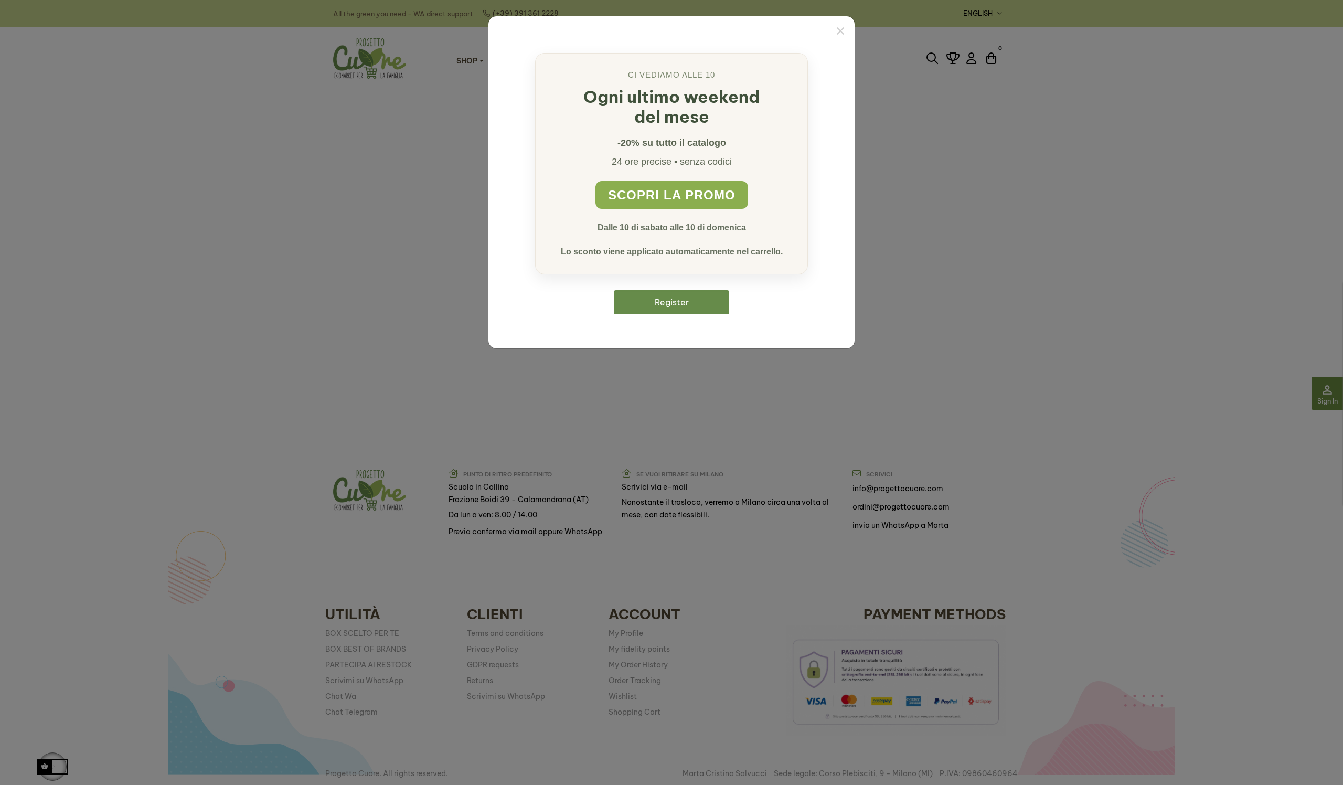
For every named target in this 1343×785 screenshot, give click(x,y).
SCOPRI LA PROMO (672, 195)
